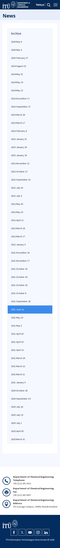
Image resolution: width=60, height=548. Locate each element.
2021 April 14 (17, 350)
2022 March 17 (18, 236)
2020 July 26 (17, 406)
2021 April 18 (17, 333)
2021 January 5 (18, 382)
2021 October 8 (18, 293)
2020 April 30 (17, 431)
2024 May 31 (17, 74)
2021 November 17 (20, 260)
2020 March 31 (18, 439)
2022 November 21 (20, 163)
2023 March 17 (18, 122)
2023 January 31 (19, 139)
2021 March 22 (18, 366)
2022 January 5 (18, 244)
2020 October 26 (19, 390)
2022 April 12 (17, 220)
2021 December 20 (20, 252)
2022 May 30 (17, 203)
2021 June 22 (17, 309)
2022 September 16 (20, 179)
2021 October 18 (19, 285)
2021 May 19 (17, 317)
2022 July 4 (16, 195)
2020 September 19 (20, 398)
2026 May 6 (16, 41)
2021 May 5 (16, 325)
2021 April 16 (17, 341)
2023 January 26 (19, 147)
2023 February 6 (19, 130)
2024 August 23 (18, 66)
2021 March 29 (18, 358)
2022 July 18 (17, 187)
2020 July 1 (16, 423)
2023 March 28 (18, 114)
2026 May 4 (16, 49)
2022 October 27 (19, 171)
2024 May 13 (17, 90)
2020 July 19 (17, 414)
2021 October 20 (19, 276)
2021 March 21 (18, 374)
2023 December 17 (20, 98)
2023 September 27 (20, 106)
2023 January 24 (19, 155)
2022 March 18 (18, 228)
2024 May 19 (17, 82)
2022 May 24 (17, 212)
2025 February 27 (19, 57)
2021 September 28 (20, 301)
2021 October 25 (19, 268)
